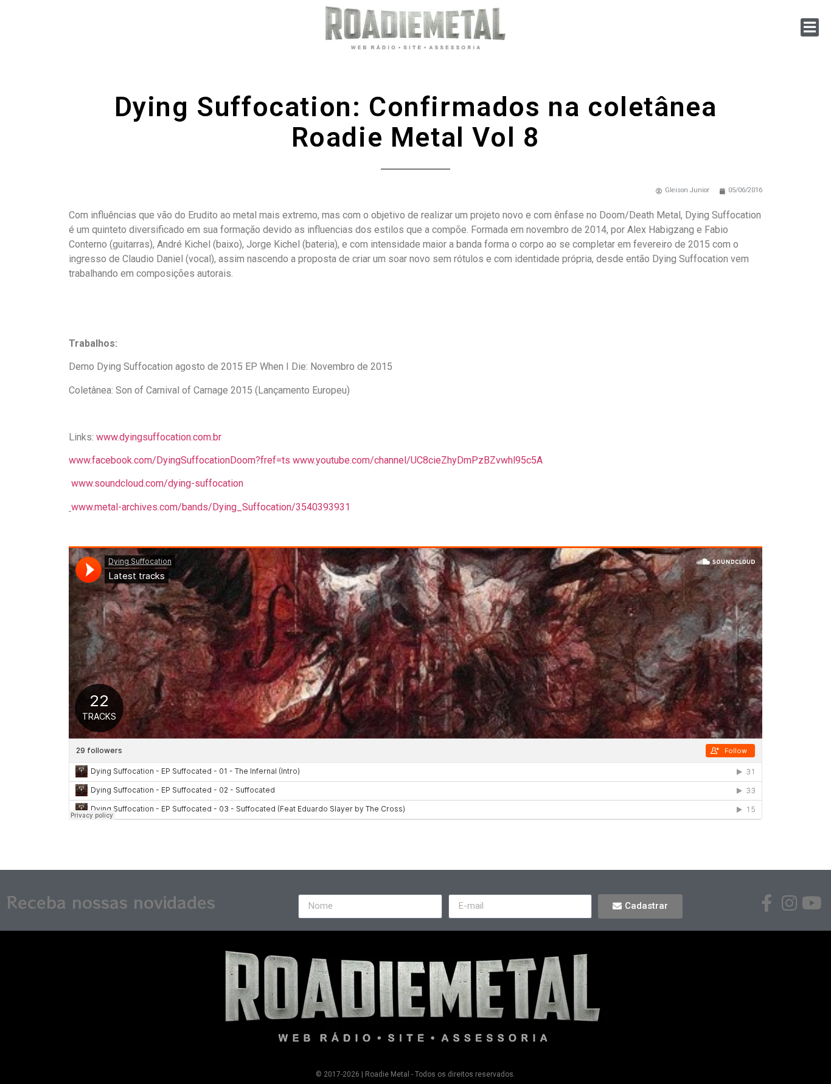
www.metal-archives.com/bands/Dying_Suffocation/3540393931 (210, 507)
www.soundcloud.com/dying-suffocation (156, 483)
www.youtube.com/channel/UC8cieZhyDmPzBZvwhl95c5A (418, 460)
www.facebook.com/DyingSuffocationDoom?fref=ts (179, 460)
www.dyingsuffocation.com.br (158, 437)
